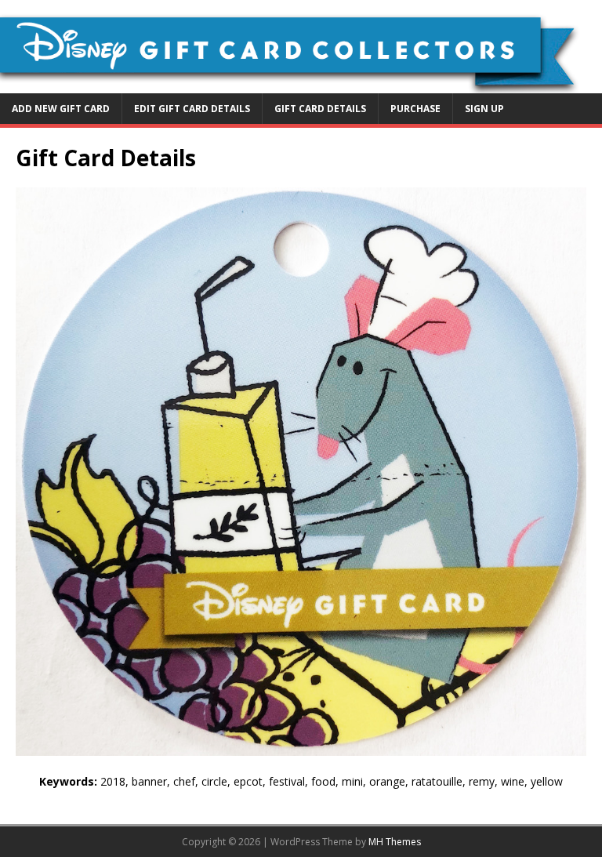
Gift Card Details (320, 108)
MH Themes (394, 841)
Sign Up (484, 108)
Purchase (415, 108)
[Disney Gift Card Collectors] (301, 83)
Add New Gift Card (61, 108)
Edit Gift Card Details (192, 108)
